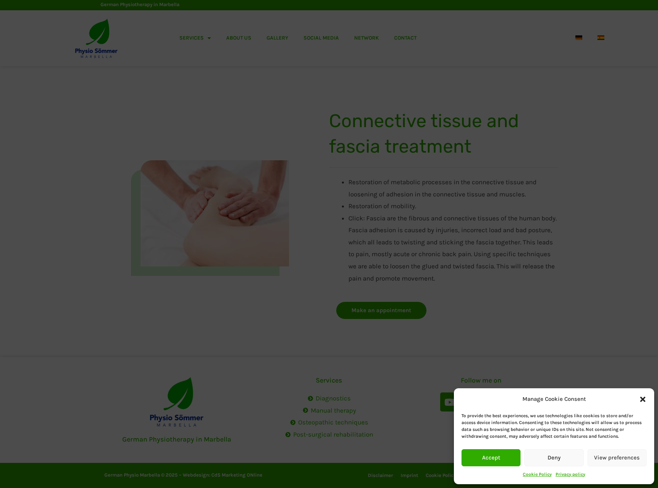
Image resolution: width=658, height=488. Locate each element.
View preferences (617, 457)
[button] (643, 399)
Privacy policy (570, 474)
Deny (554, 457)
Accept (491, 457)
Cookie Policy (537, 474)
